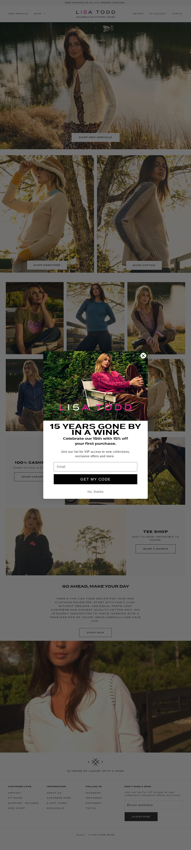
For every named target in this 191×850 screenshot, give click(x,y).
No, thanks (95, 492)
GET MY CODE (95, 479)
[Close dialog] (143, 356)
